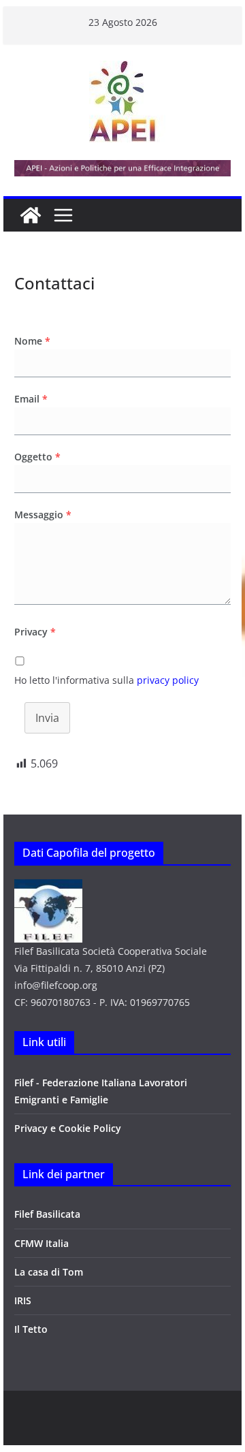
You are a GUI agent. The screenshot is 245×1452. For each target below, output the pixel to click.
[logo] (48, 887)
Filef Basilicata (47, 1214)
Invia (47, 717)
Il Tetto (31, 1329)
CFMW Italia (41, 1243)
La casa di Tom (48, 1271)
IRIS (22, 1300)
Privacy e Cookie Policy (67, 1128)
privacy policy (168, 680)
